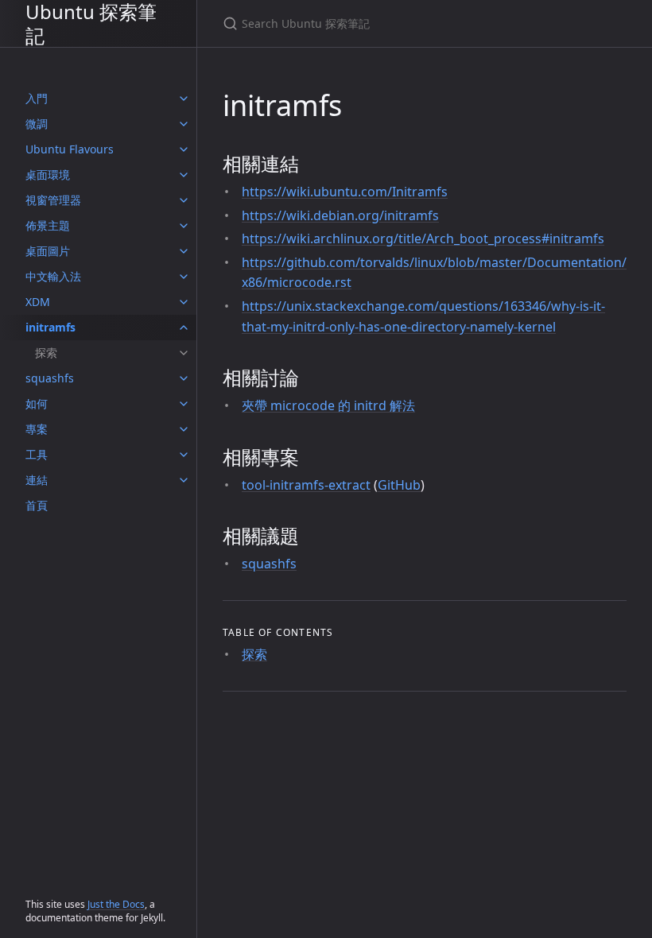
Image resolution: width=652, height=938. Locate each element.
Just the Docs (116, 904)
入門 (36, 98)
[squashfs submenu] (183, 378)
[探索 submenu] (183, 353)
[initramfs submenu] (183, 327)
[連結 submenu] (183, 480)
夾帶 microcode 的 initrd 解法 (328, 405)
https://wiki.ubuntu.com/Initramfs (345, 191)
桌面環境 (47, 174)
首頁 (36, 505)
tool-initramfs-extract (306, 485)
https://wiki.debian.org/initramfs (340, 215)
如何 (36, 403)
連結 (36, 479)
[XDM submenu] (183, 302)
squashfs (49, 378)
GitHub (399, 485)
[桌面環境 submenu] (183, 175)
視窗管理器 (53, 199)
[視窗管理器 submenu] (183, 200)
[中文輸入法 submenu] (183, 276)
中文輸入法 (53, 276)
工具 (36, 454)
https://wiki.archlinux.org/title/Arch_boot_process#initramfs (423, 238)
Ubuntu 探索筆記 (91, 23)
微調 (36, 123)
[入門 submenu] (183, 98)
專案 (36, 428)
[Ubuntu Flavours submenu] (183, 149)
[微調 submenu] (183, 124)
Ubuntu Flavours (69, 149)
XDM (37, 301)
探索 (46, 352)
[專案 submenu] (183, 429)
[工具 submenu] (183, 454)
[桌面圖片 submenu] (183, 251)
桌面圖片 (47, 250)
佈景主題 (47, 225)
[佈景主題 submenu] (183, 225)
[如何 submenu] (183, 404)
